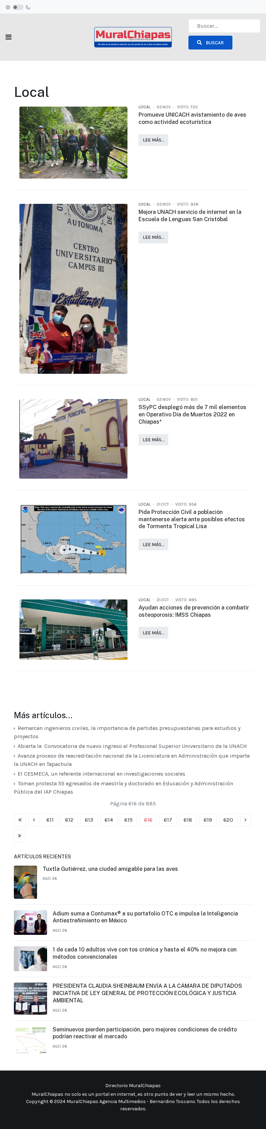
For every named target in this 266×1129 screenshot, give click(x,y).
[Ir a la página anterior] (33, 820)
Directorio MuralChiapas (133, 1086)
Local (144, 107)
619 (208, 819)
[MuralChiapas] (133, 36)
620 (228, 819)
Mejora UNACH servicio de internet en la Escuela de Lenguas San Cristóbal (190, 216)
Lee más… (154, 140)
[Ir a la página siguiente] (245, 820)
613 (89, 819)
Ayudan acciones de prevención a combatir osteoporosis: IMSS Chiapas (194, 611)
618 (188, 819)
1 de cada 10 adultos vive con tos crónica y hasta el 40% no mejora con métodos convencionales (145, 953)
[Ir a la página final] (20, 835)
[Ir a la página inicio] (20, 820)
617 (168, 819)
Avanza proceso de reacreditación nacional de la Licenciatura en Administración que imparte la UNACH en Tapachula (132, 759)
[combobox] (224, 26)
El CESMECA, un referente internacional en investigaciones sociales (101, 773)
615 (128, 819)
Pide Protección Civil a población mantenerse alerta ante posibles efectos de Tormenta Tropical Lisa (192, 519)
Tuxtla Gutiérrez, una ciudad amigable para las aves (110, 869)
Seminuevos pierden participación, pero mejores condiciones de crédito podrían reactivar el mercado (145, 1033)
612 (69, 819)
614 (109, 819)
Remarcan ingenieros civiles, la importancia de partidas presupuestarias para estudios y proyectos (127, 732)
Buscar (214, 43)
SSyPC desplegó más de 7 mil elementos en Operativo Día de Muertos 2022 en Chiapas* (192, 414)
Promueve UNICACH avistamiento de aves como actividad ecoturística (192, 118)
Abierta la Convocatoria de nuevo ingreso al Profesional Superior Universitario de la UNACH (131, 746)
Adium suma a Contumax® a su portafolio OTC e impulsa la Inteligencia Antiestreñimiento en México (145, 917)
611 (50, 819)
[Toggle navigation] (8, 37)
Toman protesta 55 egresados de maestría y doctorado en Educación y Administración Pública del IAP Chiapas (123, 787)
